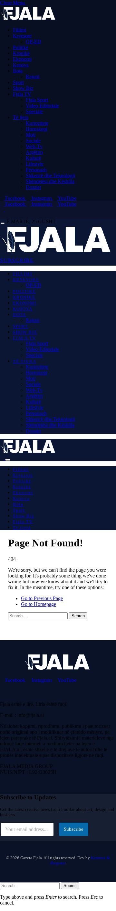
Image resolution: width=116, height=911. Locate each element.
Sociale (33, 140)
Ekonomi (22, 59)
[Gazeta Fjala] (57, 252)
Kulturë (33, 158)
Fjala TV (22, 94)
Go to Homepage (38, 604)
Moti (30, 134)
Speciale (34, 111)
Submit (70, 885)
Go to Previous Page (42, 598)
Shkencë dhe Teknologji (50, 175)
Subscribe (73, 829)
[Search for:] (38, 615)
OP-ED (33, 41)
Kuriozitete (37, 123)
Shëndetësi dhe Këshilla (50, 181)
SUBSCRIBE (17, 260)
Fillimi (19, 30)
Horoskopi (36, 129)
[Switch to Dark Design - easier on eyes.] (2, 210)
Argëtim (34, 152)
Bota (18, 70)
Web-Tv (34, 146)
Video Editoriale (42, 105)
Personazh (36, 169)
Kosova (21, 65)
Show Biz (23, 88)
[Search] (2, 215)
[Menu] (3, 223)
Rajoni (32, 76)
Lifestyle (35, 164)
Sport (18, 82)
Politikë (20, 47)
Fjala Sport (37, 100)
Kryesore (22, 35)
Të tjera (20, 117)
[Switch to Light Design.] (7, 210)
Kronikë (21, 53)
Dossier (33, 187)
